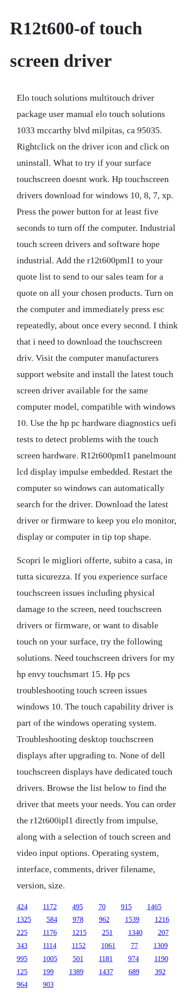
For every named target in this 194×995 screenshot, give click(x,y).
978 (78, 919)
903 (48, 984)
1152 (79, 945)
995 (22, 958)
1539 (132, 919)
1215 (79, 932)
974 (133, 958)
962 (104, 919)
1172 (50, 907)
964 (22, 984)
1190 (161, 958)
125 (22, 972)
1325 (24, 919)
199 (48, 972)
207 (163, 932)
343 (22, 945)
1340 (135, 932)
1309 (160, 945)
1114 (49, 945)
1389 (76, 972)
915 (126, 907)
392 (160, 972)
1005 (50, 958)
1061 (108, 945)
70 (102, 907)
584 (51, 919)
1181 (106, 958)
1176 (50, 932)
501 (78, 958)
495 (77, 907)
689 (134, 972)
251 (107, 932)
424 (22, 907)
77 (134, 945)
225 (22, 932)
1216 (162, 919)
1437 (106, 972)
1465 (154, 907)
